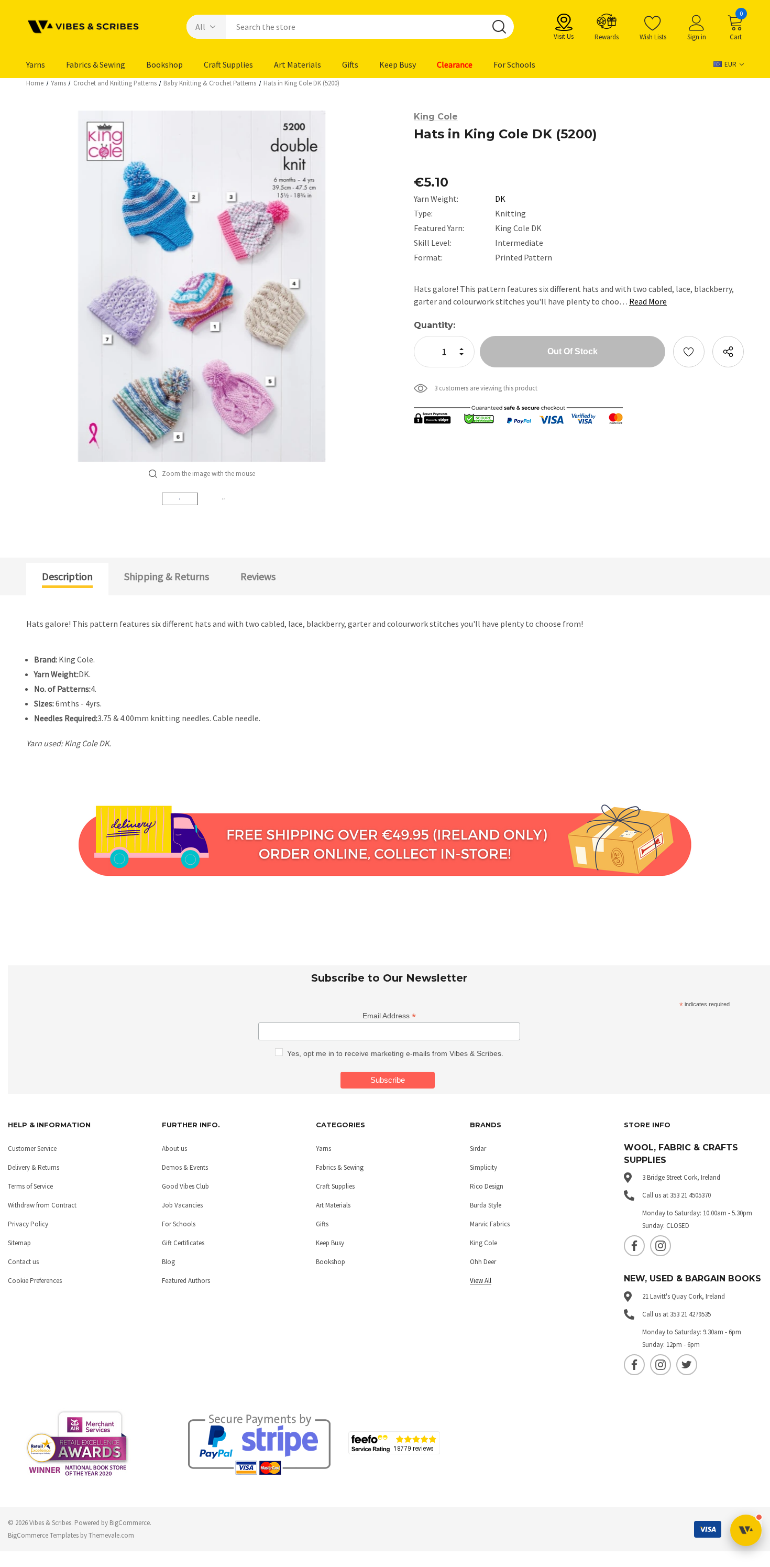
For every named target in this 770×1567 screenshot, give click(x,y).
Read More (648, 301)
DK (500, 198)
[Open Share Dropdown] (728, 351)
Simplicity (483, 1167)
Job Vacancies (182, 1205)
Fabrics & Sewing (340, 1167)
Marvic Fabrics (490, 1224)
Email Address (389, 1016)
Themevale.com (111, 1535)
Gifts (322, 1224)
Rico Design (486, 1186)
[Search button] (499, 27)
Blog (168, 1261)
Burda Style (485, 1205)
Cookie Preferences (35, 1280)
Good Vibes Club (185, 1186)
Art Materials (333, 1205)
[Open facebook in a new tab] (634, 1245)
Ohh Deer (483, 1261)
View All (480, 1280)
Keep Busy (330, 1242)
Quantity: (434, 325)
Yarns (323, 1148)
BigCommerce (129, 1522)
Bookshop (330, 1261)
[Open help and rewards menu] (746, 1530)
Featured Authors (186, 1280)
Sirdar (478, 1148)
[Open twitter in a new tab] (686, 1364)
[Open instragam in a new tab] (660, 1245)
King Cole (483, 1242)
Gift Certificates (183, 1242)
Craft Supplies (335, 1186)
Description (67, 576)
